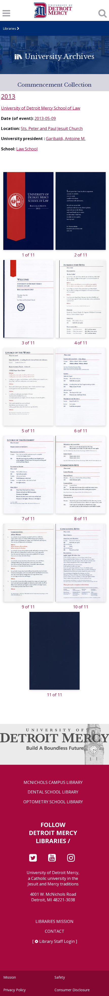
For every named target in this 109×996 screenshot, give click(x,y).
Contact (54, 931)
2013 (8, 96)
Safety (60, 977)
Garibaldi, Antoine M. (65, 138)
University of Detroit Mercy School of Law (40, 108)
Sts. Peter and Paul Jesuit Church (52, 128)
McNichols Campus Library (53, 782)
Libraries (9, 28)
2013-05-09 (45, 118)
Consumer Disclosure (72, 989)
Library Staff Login (57, 941)
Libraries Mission (54, 921)
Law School (27, 149)
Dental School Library (53, 792)
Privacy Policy (14, 989)
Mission (9, 977)
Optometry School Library (53, 802)
